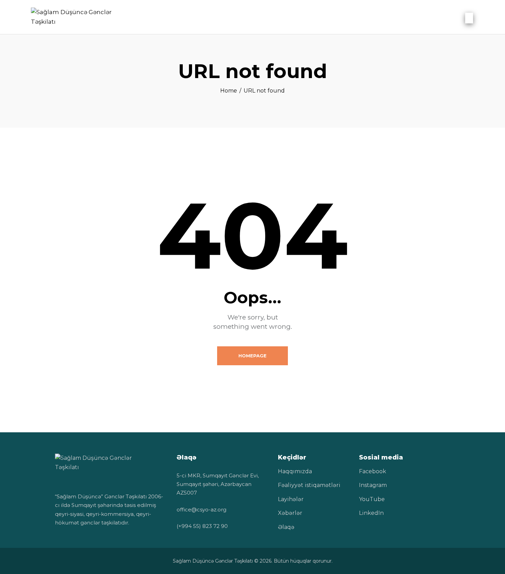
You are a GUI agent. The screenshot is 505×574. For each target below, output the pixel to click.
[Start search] (469, 18)
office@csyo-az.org (201, 509)
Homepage (252, 355)
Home (228, 90)
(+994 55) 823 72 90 (202, 526)
